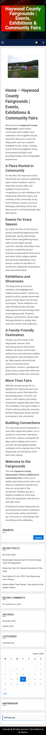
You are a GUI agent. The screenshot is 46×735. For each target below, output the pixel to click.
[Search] (43, 42)
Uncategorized (8, 643)
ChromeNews (35, 729)
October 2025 (8, 626)
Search (8, 530)
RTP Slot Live (9, 718)
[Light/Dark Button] (37, 42)
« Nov (4, 693)
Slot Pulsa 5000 (9, 555)
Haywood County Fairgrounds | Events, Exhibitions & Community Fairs (23, 18)
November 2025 (9, 621)
